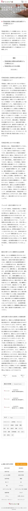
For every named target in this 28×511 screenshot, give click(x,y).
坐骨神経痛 (14, 432)
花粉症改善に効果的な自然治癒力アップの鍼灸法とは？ (15, 62)
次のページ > (23, 376)
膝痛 (9, 432)
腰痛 (21, 425)
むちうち (20, 428)
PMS (18, 432)
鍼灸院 (12, 428)
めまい (22, 432)
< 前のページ (5, 376)
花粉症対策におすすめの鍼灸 (12, 66)
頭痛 (16, 428)
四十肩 (5, 432)
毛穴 (12, 435)
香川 (8, 428)
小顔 (4, 435)
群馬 (4, 428)
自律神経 (13, 422)
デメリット (19, 422)
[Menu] (25, 1)
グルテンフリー (7, 422)
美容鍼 (12, 425)
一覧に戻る (14, 376)
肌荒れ (8, 435)
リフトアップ (6, 425)
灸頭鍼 (16, 425)
